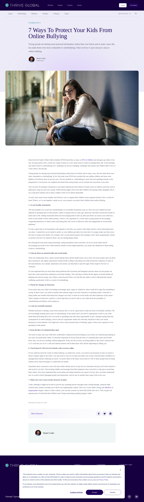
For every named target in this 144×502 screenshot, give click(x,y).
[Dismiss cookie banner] (120, 470)
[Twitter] (104, 413)
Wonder (45, 14)
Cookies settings (76, 492)
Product (50, 5)
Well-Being (22, 14)
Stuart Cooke (41, 58)
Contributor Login (125, 464)
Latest (10, 14)
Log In (123, 5)
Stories (60, 5)
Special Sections (123, 13)
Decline (112, 492)
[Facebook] (98, 413)
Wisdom (34, 14)
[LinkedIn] (110, 413)
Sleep (67, 14)
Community (34, 23)
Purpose (56, 14)
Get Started (133, 5)
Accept (94, 492)
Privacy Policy (103, 480)
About (79, 5)
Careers (69, 5)
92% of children (87, 160)
